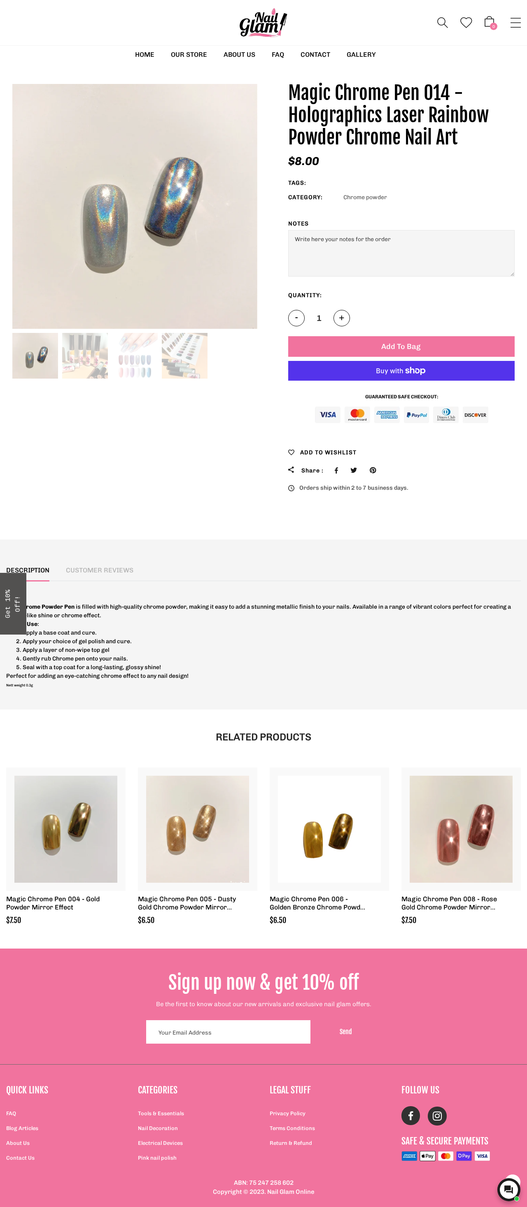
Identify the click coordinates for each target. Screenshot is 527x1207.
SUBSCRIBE (321, 624)
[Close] (370, 540)
